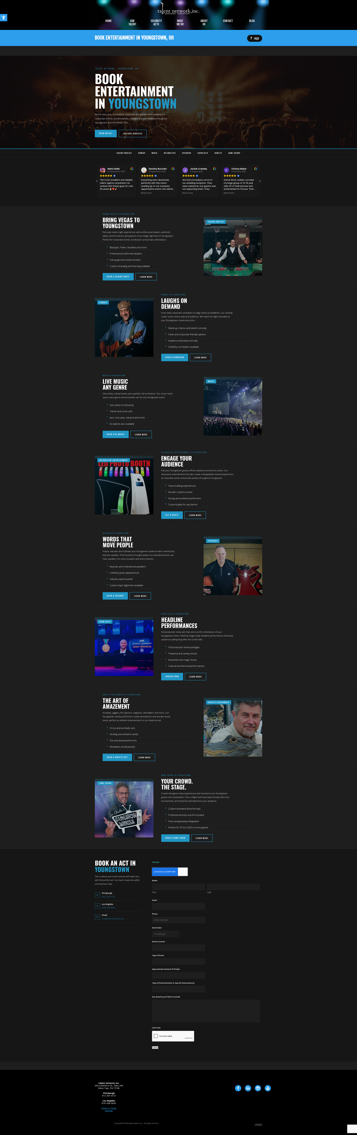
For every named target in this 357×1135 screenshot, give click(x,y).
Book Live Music (116, 434)
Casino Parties (124, 153)
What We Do (180, 22)
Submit (155, 1048)
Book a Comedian (174, 357)
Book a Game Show (175, 837)
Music (154, 153)
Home (108, 21)
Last (209, 892)
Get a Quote (172, 514)
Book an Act (106, 133)
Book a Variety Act (117, 757)
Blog (252, 21)
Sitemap (109, 1110)
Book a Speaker (115, 595)
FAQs (254, 38)
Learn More (146, 276)
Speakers (186, 153)
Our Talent (132, 22)
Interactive (170, 153)
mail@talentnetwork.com (113, 918)
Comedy (141, 153)
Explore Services (132, 133)
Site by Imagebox (258, 1125)
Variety (218, 153)
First (154, 892)
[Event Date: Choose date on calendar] (180, 934)
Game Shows (234, 153)
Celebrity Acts (156, 22)
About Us (204, 22)
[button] (3, 17)
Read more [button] (105, 193)
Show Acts (202, 153)
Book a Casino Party (118, 276)
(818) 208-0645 (108, 907)
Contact (228, 21)
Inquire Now (172, 676)
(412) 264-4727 (108, 896)
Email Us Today (108, 1108)
